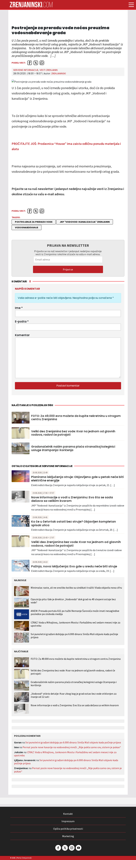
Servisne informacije (25, 70)
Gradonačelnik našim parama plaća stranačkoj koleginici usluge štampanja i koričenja (73, 448)
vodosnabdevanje (26, 227)
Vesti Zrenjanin (48, 70)
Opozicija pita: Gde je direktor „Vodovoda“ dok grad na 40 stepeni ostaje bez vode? (73, 601)
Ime (19, 308)
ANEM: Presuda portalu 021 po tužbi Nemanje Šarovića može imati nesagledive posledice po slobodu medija (75, 612)
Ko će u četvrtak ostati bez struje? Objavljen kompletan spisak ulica (73, 523)
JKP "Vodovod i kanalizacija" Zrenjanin (85, 221)
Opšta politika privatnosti (68, 828)
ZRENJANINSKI (58, 73)
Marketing (68, 836)
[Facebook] (58, 847)
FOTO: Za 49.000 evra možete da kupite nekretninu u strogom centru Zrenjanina (76, 417)
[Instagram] (71, 847)
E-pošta (22, 321)
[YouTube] (78, 847)
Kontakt (68, 813)
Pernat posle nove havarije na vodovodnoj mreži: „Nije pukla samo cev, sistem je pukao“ (72, 747)
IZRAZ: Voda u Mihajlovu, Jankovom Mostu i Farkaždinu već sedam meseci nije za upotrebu (75, 624)
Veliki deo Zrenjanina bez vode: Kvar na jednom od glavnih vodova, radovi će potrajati (73, 433)
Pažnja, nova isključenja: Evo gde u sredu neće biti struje (74, 566)
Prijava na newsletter (68, 245)
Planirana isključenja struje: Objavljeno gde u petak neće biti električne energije (77, 479)
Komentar (22, 335)
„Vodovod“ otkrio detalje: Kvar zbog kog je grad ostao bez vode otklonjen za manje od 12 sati (73, 695)
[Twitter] (65, 847)
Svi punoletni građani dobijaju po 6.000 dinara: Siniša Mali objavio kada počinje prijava (74, 635)
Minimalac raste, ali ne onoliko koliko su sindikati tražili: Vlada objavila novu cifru (76, 587)
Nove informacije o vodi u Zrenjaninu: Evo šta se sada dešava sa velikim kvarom (72, 499)
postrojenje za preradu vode (33, 221)
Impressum (68, 821)
